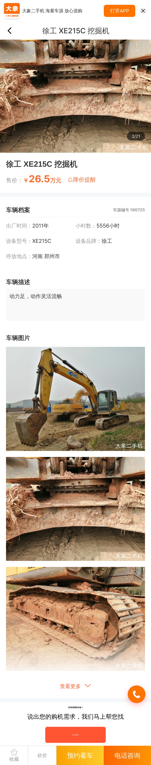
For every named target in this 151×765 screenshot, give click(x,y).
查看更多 (71, 686)
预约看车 (80, 749)
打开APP (119, 11)
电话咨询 (127, 749)
